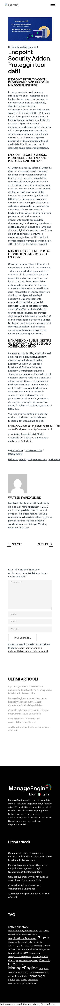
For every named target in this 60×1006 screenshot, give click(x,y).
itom (11, 960)
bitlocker (13, 459)
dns (9, 949)
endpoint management (39, 949)
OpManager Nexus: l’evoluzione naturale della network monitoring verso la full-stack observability (30, 690)
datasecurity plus (26, 946)
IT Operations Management (23, 47)
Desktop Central (42, 946)
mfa (46, 968)
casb (17, 942)
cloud (24, 942)
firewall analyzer (15, 953)
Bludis (22, 459)
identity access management (19, 957)
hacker (32, 953)
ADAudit (11, 934)
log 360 (21, 964)
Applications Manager (22, 938)
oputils (11, 979)
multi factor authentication (18, 972)
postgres (24, 980)
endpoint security (37, 459)
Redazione (17, 450)
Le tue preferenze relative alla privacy (20, 1004)
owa (18, 980)
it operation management (27, 960)
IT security (45, 960)
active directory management (23, 930)
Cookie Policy (48, 1004)
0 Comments (15, 454)
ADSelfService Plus (23, 934)
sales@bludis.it (23, 441)
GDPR (25, 953)
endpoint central (20, 949)
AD (40, 930)
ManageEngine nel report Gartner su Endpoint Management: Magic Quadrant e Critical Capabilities (27, 702)
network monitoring (18, 976)
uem (30, 983)
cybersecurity (35, 942)
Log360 (12, 964)
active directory (18, 926)
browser (11, 942)
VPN (35, 983)
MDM (41, 969)
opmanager (37, 975)
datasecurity (13, 946)
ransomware (33, 980)
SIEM (25, 983)
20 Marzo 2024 (33, 450)
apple (34, 934)
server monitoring (15, 983)
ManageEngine (23, 968)
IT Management (40, 956)
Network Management (39, 972)
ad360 (46, 931)
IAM (38, 953)
